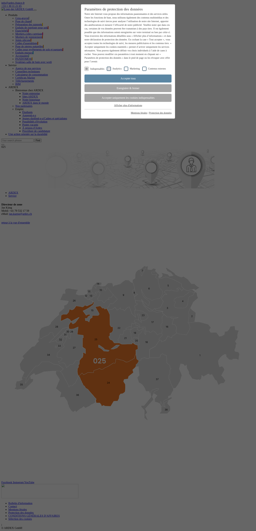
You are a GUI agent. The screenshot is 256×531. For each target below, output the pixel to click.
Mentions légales (139, 113)
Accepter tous (128, 78)
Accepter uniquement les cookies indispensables (128, 97)
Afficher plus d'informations (128, 105)
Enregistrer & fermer (128, 88)
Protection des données (160, 113)
